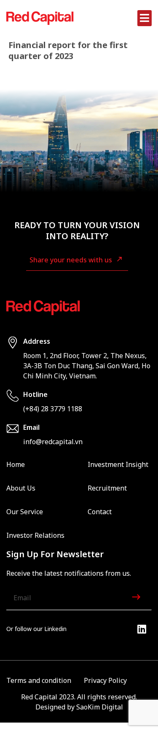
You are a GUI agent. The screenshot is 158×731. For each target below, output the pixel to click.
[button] (144, 18)
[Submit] (137, 598)
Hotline (35, 394)
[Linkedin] (141, 629)
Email (31, 427)
